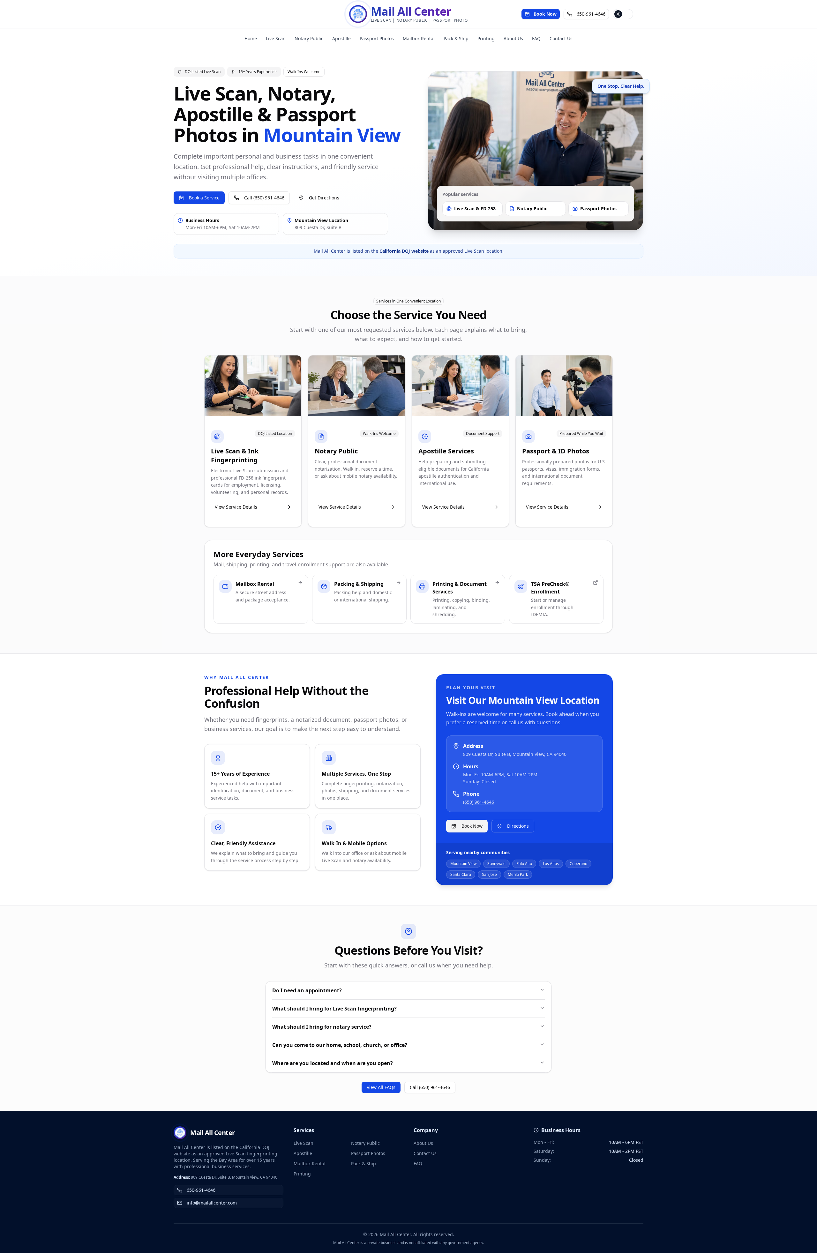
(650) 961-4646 (478, 802)
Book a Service (204, 198)
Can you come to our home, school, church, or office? (339, 1044)
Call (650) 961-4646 (264, 198)
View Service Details (236, 507)
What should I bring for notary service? (321, 1026)
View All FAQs (381, 1087)
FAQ (536, 38)
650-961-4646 (591, 14)
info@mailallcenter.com (212, 1203)
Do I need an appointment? (307, 990)
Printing (486, 38)
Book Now (545, 14)
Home (250, 38)
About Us (513, 38)
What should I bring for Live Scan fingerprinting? (334, 1008)
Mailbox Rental (419, 38)
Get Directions (324, 198)
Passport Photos (377, 38)
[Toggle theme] (623, 14)
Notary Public (309, 38)
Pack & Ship (456, 38)
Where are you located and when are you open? (332, 1063)
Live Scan (276, 38)
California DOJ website (404, 251)
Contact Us (561, 38)
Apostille (341, 38)
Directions (518, 826)
